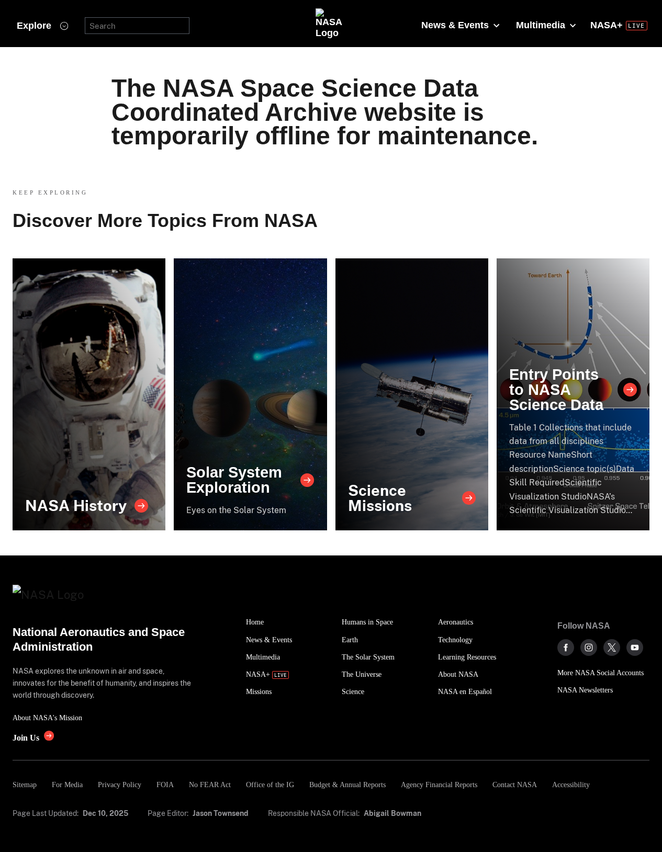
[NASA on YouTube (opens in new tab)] (634, 647)
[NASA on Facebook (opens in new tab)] (565, 647)
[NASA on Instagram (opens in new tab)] (588, 647)
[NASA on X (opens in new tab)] (611, 647)
